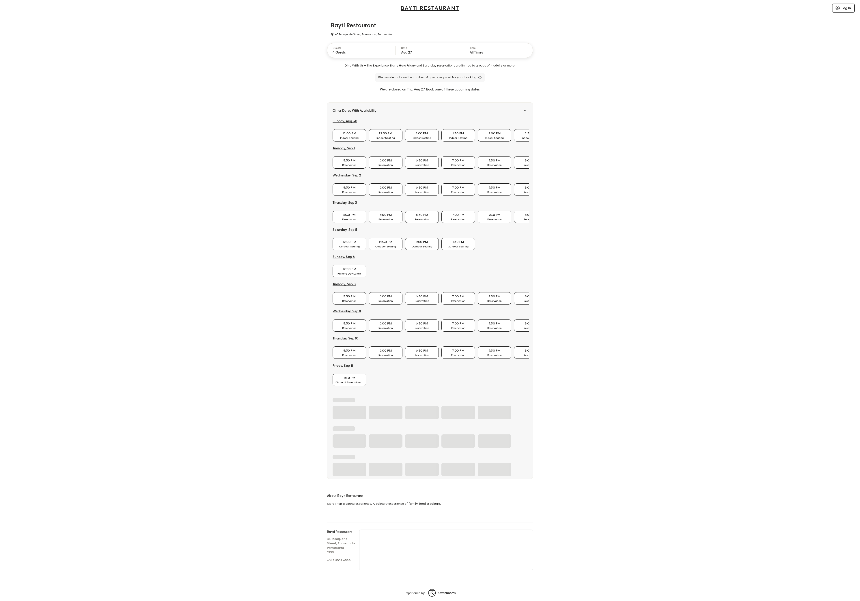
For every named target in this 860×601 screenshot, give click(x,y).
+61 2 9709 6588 (338, 560)
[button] (361, 50)
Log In (846, 8)
